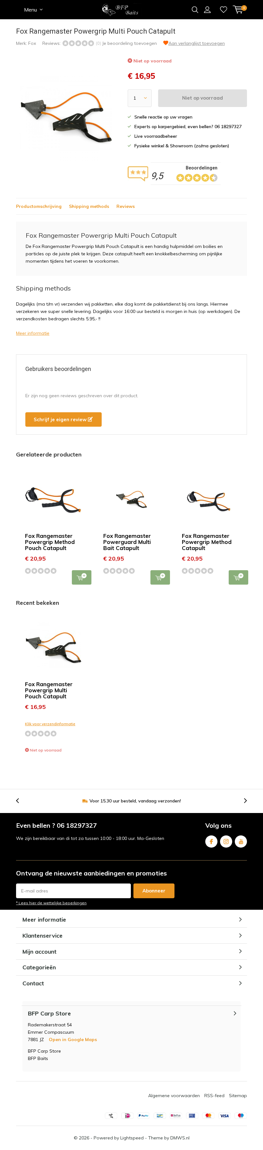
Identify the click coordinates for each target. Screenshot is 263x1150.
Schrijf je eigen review (61, 419)
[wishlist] (223, 9)
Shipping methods (89, 206)
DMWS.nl (180, 1138)
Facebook (211, 841)
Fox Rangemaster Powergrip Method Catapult (207, 541)
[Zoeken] (195, 9)
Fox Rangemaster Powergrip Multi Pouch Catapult (48, 690)
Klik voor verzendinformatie (50, 723)
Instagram (226, 841)
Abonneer (153, 891)
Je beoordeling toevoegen (129, 43)
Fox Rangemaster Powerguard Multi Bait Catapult (127, 541)
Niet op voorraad (202, 98)
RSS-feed (214, 1095)
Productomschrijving (39, 206)
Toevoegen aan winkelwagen (81, 577)
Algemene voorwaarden (174, 1095)
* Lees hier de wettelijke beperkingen (51, 902)
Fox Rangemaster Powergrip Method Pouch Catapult (50, 541)
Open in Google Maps (73, 1039)
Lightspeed (132, 1138)
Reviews (125, 206)
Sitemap (238, 1095)
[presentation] (21, 801)
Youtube (241, 841)
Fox (32, 43)
